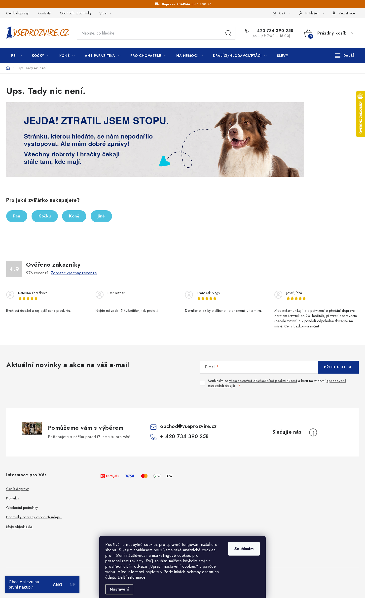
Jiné (101, 216)
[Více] (344, 55)
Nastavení (119, 589)
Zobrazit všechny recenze (74, 273)
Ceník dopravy (17, 13)
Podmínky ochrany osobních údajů (34, 517)
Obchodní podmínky (76, 13)
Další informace (132, 577)
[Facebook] (313, 432)
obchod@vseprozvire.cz (188, 426)
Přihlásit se (338, 367)
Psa (16, 216)
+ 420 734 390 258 (272, 30)
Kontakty (44, 13)
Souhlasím (244, 549)
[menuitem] (16, 55)
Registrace (347, 13)
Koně (74, 216)
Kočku (44, 216)
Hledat (228, 33)
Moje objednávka (19, 526)
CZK (282, 13)
